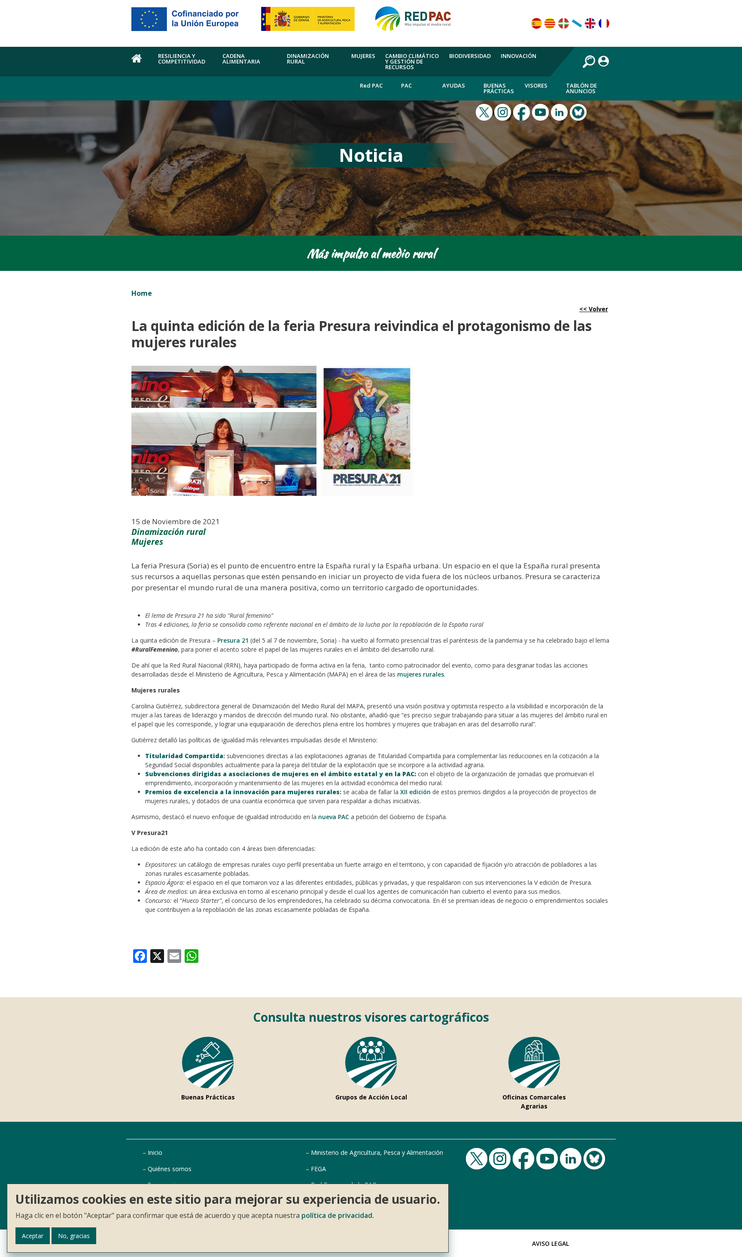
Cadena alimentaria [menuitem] (241, 58)
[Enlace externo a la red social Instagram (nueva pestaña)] (503, 111)
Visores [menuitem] (536, 85)
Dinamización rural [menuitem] (308, 58)
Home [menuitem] (139, 63)
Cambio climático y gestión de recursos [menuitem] (412, 61)
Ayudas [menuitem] (453, 85)
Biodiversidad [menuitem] (470, 56)
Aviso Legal (550, 1243)
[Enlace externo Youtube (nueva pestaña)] (541, 111)
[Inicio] (417, 22)
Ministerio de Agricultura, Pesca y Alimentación (377, 1152)
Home (141, 293)
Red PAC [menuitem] (371, 85)
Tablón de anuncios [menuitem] (581, 88)
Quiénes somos (170, 1169)
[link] (140, 955)
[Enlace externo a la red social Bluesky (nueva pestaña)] (579, 111)
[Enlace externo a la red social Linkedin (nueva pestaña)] (560, 111)
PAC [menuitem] (406, 85)
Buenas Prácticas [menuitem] (499, 88)
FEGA (318, 1169)
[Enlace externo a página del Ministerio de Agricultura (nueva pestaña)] (310, 22)
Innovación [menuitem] (518, 56)
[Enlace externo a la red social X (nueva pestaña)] (485, 111)
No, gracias (74, 1236)
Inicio (155, 1152)
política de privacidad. (337, 1215)
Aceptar (32, 1236)
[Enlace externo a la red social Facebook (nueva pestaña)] (522, 111)
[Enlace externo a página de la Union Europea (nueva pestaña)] (191, 22)
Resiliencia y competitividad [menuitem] (181, 58)
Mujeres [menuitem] (363, 56)
